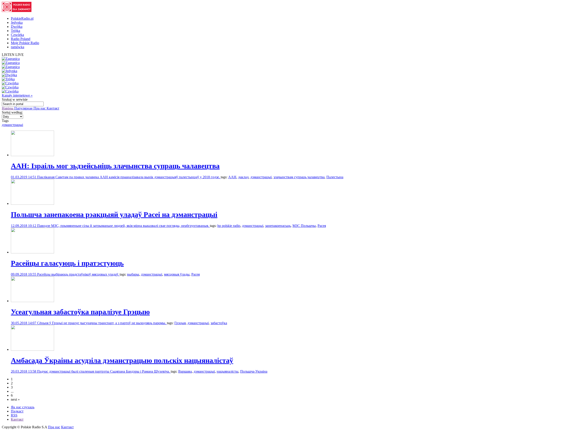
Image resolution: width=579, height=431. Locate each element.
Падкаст (17, 411)
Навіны (8, 108)
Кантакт (53, 108)
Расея (322, 226)
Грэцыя (180, 323)
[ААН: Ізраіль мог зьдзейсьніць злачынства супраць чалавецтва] (32, 155)
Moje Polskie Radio (25, 43)
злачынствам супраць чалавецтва (299, 177)
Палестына (334, 177)
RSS (14, 415)
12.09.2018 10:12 (24, 226)
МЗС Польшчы (304, 226)
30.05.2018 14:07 (24, 323)
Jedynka (17, 22)
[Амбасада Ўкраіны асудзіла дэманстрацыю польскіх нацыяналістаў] (32, 349)
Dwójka (16, 27)
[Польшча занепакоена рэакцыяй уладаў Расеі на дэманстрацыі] (32, 203)
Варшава (185, 371)
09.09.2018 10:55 (24, 274)
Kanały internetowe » (17, 95)
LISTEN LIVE (13, 55)
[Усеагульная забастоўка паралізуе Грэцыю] (32, 301)
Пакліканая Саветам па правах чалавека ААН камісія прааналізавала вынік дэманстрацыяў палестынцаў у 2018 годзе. (129, 177)
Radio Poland (20, 39)
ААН (232, 177)
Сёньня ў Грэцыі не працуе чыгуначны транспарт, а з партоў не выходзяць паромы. (102, 323)
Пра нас (40, 108)
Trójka (15, 31)
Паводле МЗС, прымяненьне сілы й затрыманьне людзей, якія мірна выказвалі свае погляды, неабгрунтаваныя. (123, 226)
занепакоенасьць (278, 226)
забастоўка (219, 323)
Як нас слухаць (22, 407)
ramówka (17, 47)
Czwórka (17, 35)
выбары (133, 274)
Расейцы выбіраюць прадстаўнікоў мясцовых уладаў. (78, 274)
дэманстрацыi (12, 125)
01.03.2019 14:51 (24, 177)
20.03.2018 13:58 (24, 371)
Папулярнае (23, 108)
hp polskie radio (228, 226)
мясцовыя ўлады (177, 274)
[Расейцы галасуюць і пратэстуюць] (32, 252)
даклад (243, 177)
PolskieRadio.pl (22, 18)
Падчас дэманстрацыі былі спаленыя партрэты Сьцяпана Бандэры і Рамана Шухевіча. (104, 371)
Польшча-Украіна (253, 371)
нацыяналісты (227, 371)
